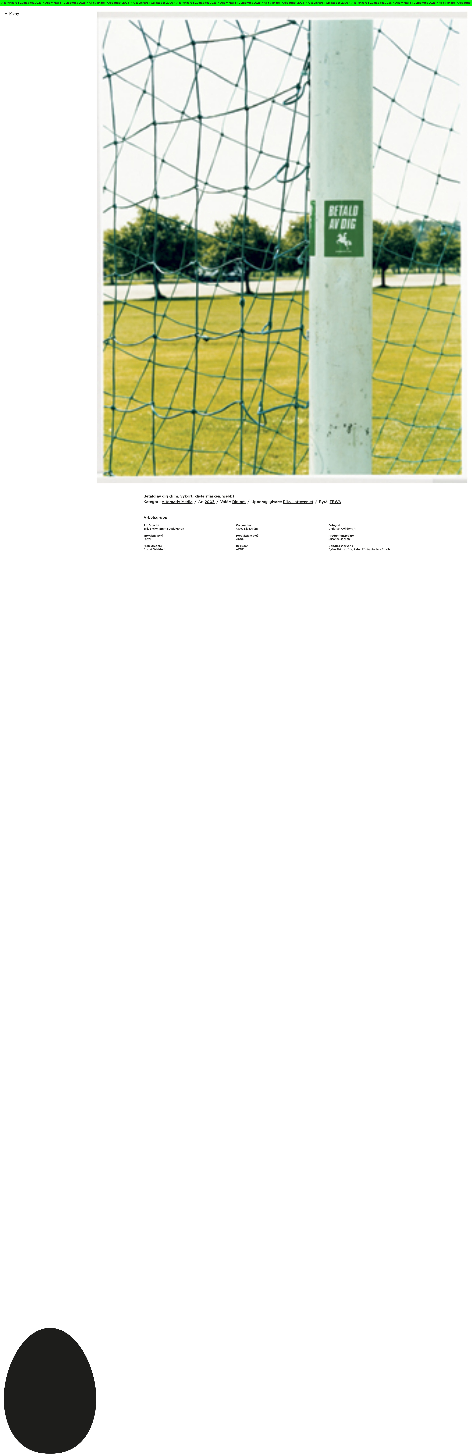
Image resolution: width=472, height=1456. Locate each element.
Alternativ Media (177, 502)
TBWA (335, 502)
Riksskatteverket (298, 502)
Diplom (239, 502)
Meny (14, 14)
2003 (210, 502)
